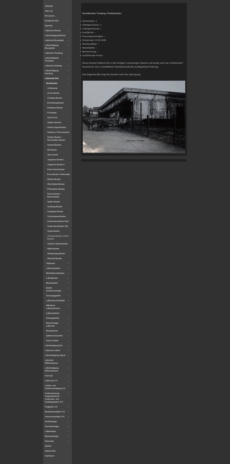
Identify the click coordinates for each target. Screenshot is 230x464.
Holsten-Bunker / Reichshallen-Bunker (56, 138)
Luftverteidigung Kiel (53, 345)
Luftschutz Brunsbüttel (54, 40)
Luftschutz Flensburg (54, 53)
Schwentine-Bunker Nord (58, 221)
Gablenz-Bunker (54, 122)
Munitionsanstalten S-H (55, 412)
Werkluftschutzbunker (55, 273)
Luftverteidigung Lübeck (55, 355)
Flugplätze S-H (51, 407)
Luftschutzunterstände (55, 301)
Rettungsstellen (52, 318)
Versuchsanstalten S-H (54, 417)
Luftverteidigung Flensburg (52, 59)
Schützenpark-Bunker (56, 216)
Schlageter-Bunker (55, 211)
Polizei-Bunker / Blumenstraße (54, 195)
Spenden (49, 26)
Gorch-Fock (52, 118)
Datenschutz (50, 451)
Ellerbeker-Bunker (55, 108)
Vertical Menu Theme (139, 164)
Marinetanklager (52, 436)
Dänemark (49, 441)
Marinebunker (52, 283)
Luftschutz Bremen (53, 31)
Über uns (49, 11)
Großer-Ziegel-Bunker (56, 127)
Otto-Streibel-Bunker (56, 184)
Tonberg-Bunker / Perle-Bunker (58, 237)
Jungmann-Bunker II (55, 165)
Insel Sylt (49, 376)
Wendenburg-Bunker (56, 254)
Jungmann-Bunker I (55, 160)
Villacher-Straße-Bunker (57, 244)
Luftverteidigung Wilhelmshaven (52, 369)
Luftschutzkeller (52, 313)
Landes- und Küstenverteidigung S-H (55, 387)
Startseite (49, 6)
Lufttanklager (50, 431)
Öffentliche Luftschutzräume (53, 306)
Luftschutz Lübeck (52, 350)
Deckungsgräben (53, 296)
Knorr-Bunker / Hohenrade (58, 174)
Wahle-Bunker (53, 249)
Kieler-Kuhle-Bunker (56, 169)
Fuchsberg (51, 113)
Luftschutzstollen (53, 268)
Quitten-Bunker (53, 202)
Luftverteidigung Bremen (55, 35)
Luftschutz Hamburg (53, 66)
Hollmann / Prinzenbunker (58, 132)
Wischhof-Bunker (54, 258)
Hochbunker (52, 83)
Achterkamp (52, 88)
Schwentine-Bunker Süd (57, 226)
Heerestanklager (52, 426)
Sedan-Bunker (53, 231)
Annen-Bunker (53, 93)
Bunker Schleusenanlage (53, 289)
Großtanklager (51, 421)
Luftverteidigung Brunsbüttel (52, 46)
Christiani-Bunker (54, 98)
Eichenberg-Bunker (55, 103)
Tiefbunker (50, 263)
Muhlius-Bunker (54, 179)
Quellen (48, 446)
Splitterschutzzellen (54, 336)
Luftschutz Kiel (52, 78)
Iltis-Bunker (52, 150)
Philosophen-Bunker (56, 189)
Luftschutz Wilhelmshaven (51, 361)
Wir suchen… (50, 16)
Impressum (49, 456)
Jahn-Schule (52, 155)
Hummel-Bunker (54, 145)
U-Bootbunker (52, 278)
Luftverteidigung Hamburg (52, 72)
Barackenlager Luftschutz (52, 324)
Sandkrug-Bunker (54, 207)
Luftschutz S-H (51, 381)
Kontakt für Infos (52, 21)
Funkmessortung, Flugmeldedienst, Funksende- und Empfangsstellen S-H (54, 397)
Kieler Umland (52, 341)
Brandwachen (52, 331)
